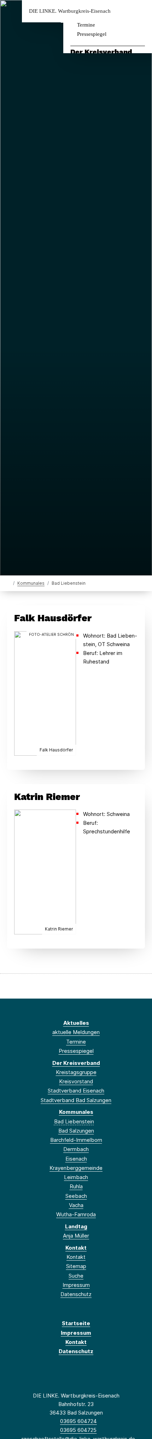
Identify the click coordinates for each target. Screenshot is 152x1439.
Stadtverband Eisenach (76, 1090)
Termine (86, 25)
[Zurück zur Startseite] (8, 582)
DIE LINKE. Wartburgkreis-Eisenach (70, 11)
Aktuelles (76, 1022)
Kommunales (31, 583)
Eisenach (76, 1158)
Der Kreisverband (101, 52)
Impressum (76, 1285)
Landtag (76, 1226)
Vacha (76, 1205)
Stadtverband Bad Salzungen (76, 1100)
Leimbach (76, 1177)
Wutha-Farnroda (76, 1214)
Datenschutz (76, 1294)
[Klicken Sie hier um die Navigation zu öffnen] (141, 11)
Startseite (76, 1323)
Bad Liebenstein (74, 1121)
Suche (76, 1275)
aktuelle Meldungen (76, 1032)
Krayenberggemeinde (76, 1168)
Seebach (76, 1196)
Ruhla (76, 1186)
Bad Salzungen (76, 1130)
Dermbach (76, 1149)
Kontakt (76, 1247)
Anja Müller (76, 1235)
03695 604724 (78, 1421)
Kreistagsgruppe (76, 1072)
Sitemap (76, 1266)
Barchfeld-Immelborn (76, 1140)
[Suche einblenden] (122, 11)
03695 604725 (78, 1430)
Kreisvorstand (76, 1081)
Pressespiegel (91, 34)
